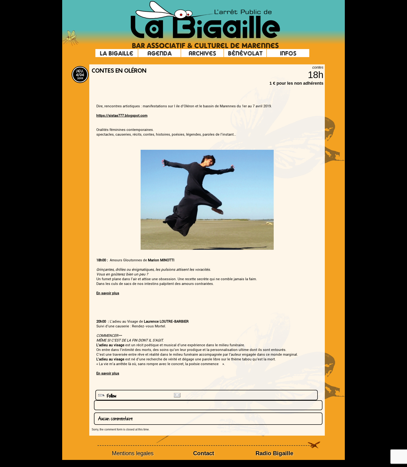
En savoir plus (107, 293)
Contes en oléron (119, 71)
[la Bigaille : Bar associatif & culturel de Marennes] (199, 20)
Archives (202, 53)
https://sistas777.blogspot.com (121, 115)
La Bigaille (116, 53)
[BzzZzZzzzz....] (298, 13)
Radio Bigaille (274, 453)
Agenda (159, 53)
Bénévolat (245, 53)
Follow (109, 396)
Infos (288, 53)
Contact (203, 453)
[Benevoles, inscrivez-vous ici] (70, 45)
